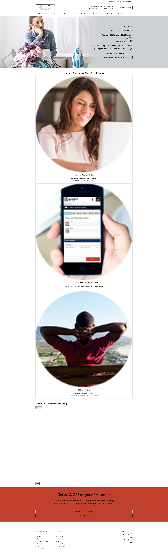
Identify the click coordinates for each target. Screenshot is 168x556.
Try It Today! (84, 516)
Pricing (59, 534)
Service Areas (55, 14)
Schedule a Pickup (125, 8)
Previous (38, 408)
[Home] (45, 7)
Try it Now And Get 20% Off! (116, 57)
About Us (109, 14)
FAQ (38, 546)
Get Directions (128, 539)
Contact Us (111, 1)
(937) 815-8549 (95, 6)
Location (120, 14)
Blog (129, 14)
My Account (126, 1)
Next (37, 483)
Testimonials (61, 531)
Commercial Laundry (80, 14)
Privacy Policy (61, 543)
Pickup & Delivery (42, 14)
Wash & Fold (67, 14)
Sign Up (118, 1)
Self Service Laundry (97, 14)
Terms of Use (61, 546)
